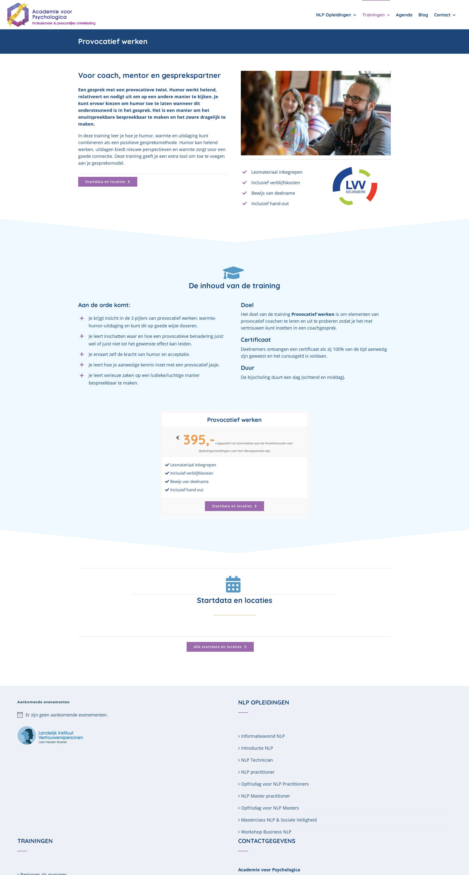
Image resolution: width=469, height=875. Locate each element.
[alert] (124, 714)
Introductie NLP (257, 748)
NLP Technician (257, 760)
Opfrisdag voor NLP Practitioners (275, 784)
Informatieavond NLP (263, 736)
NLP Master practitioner (265, 796)
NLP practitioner (258, 772)
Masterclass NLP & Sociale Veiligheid (279, 820)
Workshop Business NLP (266, 832)
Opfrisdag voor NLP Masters (270, 808)
